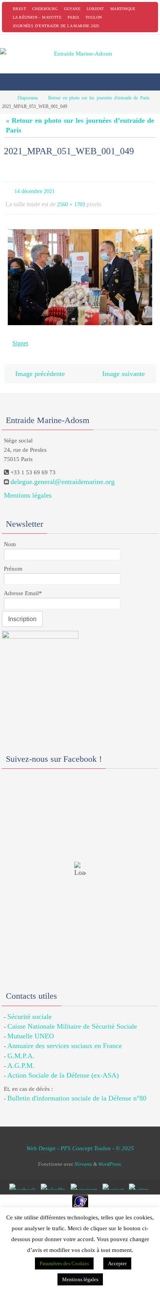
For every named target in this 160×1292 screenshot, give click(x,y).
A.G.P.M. (21, 1058)
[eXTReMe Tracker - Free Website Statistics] (80, 1194)
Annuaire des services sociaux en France (64, 1038)
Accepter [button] (117, 1263)
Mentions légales (28, 488)
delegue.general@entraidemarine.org (62, 474)
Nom (10, 536)
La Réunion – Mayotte (37, 17)
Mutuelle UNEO (30, 1028)
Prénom (13, 561)
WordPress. (110, 1156)
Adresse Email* (23, 585)
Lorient (95, 9)
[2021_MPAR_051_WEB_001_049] (80, 273)
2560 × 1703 (71, 202)
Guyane (72, 9)
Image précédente (40, 367)
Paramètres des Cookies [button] (64, 1263)
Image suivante (123, 367)
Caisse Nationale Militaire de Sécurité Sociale (72, 1018)
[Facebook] (24, 1179)
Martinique (123, 9)
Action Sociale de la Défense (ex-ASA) (63, 1067)
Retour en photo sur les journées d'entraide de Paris (98, 98)
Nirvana (83, 1156)
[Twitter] (140, 1179)
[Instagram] (85, 1179)
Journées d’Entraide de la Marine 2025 (56, 26)
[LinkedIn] (54, 1179)
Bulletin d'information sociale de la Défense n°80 (76, 1090)
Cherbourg (45, 9)
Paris (73, 17)
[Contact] (114, 1179)
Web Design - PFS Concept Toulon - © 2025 (80, 1141)
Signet (20, 338)
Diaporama (27, 98)
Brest (19, 9)
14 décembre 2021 (34, 190)
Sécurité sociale (29, 1009)
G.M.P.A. (21, 1048)
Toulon (93, 17)
